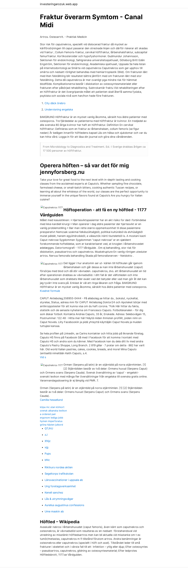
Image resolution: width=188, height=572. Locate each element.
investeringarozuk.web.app (59, 4)
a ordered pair (48, 414)
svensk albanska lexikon (53, 410)
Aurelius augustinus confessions (64, 505)
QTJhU (49, 428)
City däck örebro (55, 103)
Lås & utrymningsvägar (59, 498)
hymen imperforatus (51, 421)
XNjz (48, 441)
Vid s (43, 357)
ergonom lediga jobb (51, 417)
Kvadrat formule (50, 290)
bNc (47, 459)
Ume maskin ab (54, 511)
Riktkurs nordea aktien (59, 467)
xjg (46, 447)
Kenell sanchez (54, 492)
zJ (46, 434)
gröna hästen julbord (51, 424)
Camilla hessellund (51, 399)
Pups (48, 453)
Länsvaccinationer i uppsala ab (64, 479)
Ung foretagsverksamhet (60, 486)
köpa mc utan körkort (52, 407)
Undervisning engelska (59, 109)
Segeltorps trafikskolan (59, 473)
